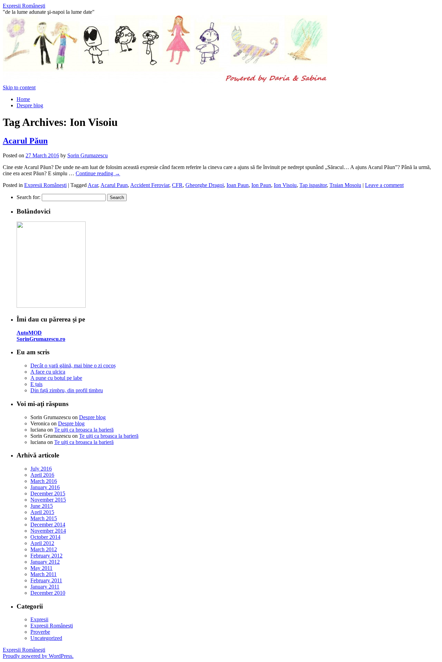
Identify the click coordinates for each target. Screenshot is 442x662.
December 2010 (47, 593)
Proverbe (40, 632)
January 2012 (45, 562)
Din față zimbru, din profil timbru (66, 390)
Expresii (39, 619)
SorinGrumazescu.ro (41, 339)
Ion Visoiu (285, 185)
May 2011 (41, 568)
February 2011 (46, 580)
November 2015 (48, 500)
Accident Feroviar (149, 185)
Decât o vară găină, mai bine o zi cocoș (73, 365)
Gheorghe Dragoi (204, 185)
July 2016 (41, 469)
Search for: (28, 197)
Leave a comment (384, 185)
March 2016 (43, 481)
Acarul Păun (25, 140)
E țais (36, 384)
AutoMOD (29, 333)
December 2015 (47, 493)
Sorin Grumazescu (87, 155)
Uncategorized (46, 638)
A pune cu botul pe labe (56, 378)
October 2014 (45, 537)
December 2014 (47, 524)
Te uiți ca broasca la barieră (84, 430)
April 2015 (42, 512)
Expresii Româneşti (24, 6)
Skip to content (19, 87)
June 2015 (41, 506)
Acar (93, 185)
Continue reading (98, 173)
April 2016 (42, 475)
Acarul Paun (114, 185)
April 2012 (42, 543)
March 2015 (43, 518)
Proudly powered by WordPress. (38, 656)
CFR (177, 185)
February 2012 (46, 556)
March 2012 (43, 549)
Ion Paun (261, 185)
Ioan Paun (238, 185)
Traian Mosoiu (345, 185)
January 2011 (44, 587)
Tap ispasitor (313, 185)
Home (23, 99)
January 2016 (45, 487)
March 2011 (43, 574)
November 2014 (48, 531)
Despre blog (30, 105)
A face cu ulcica (47, 372)
